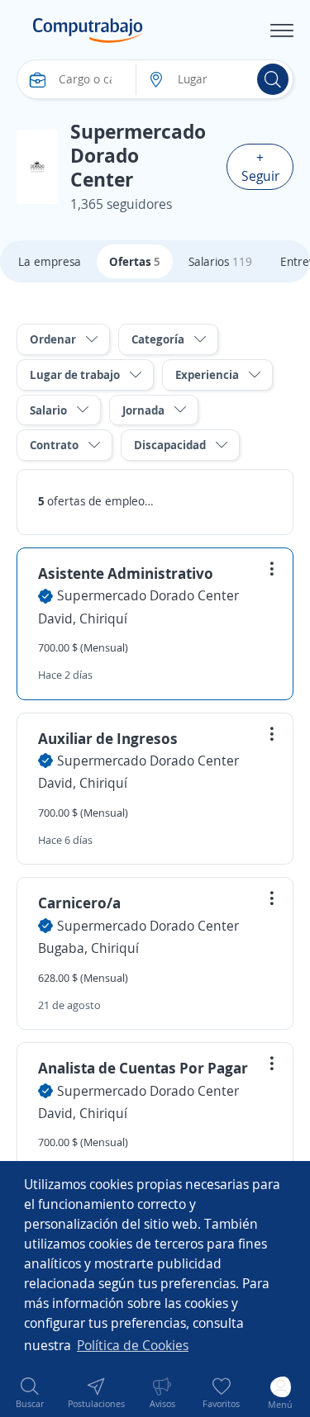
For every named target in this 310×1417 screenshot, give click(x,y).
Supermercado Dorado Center (148, 595)
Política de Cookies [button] (132, 1345)
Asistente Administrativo (125, 573)
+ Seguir (260, 167)
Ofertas (134, 261)
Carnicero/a (79, 902)
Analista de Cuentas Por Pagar (143, 1068)
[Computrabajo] (88, 30)
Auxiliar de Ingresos (108, 738)
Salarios (220, 261)
